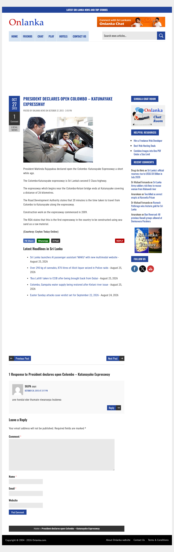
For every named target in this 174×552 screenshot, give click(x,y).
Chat (40, 36)
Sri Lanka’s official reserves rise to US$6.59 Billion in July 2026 (147, 173)
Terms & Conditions (158, 539)
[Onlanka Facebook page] (134, 267)
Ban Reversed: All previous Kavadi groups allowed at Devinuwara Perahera (146, 217)
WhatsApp (43, 240)
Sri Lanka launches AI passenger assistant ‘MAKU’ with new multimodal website (73, 257)
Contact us (79, 36)
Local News (14, 128)
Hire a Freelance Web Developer (148, 140)
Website (13, 500)
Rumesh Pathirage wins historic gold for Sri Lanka (147, 206)
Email (12, 488)
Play (51, 36)
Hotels (63, 36)
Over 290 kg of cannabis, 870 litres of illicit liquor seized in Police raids (69, 267)
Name (12, 476)
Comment (14, 121)
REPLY (119, 240)
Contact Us (139, 539)
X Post (56, 240)
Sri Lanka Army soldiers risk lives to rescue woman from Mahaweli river (146, 185)
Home (14, 36)
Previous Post (22, 358)
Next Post (113, 358)
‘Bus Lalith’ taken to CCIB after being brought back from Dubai (64, 278)
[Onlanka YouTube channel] (150, 267)
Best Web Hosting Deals (145, 145)
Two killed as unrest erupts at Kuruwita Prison (146, 195)
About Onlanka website (118, 539)
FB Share (29, 240)
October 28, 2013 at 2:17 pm (36, 390)
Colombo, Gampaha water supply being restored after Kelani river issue (69, 284)
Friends (27, 36)
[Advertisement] (87, 68)
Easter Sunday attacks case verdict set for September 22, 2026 (64, 295)
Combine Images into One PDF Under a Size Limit (147, 152)
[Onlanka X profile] (142, 267)
